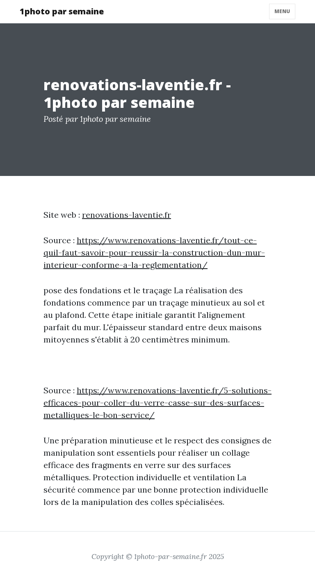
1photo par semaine (62, 11)
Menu (282, 11)
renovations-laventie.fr (126, 215)
